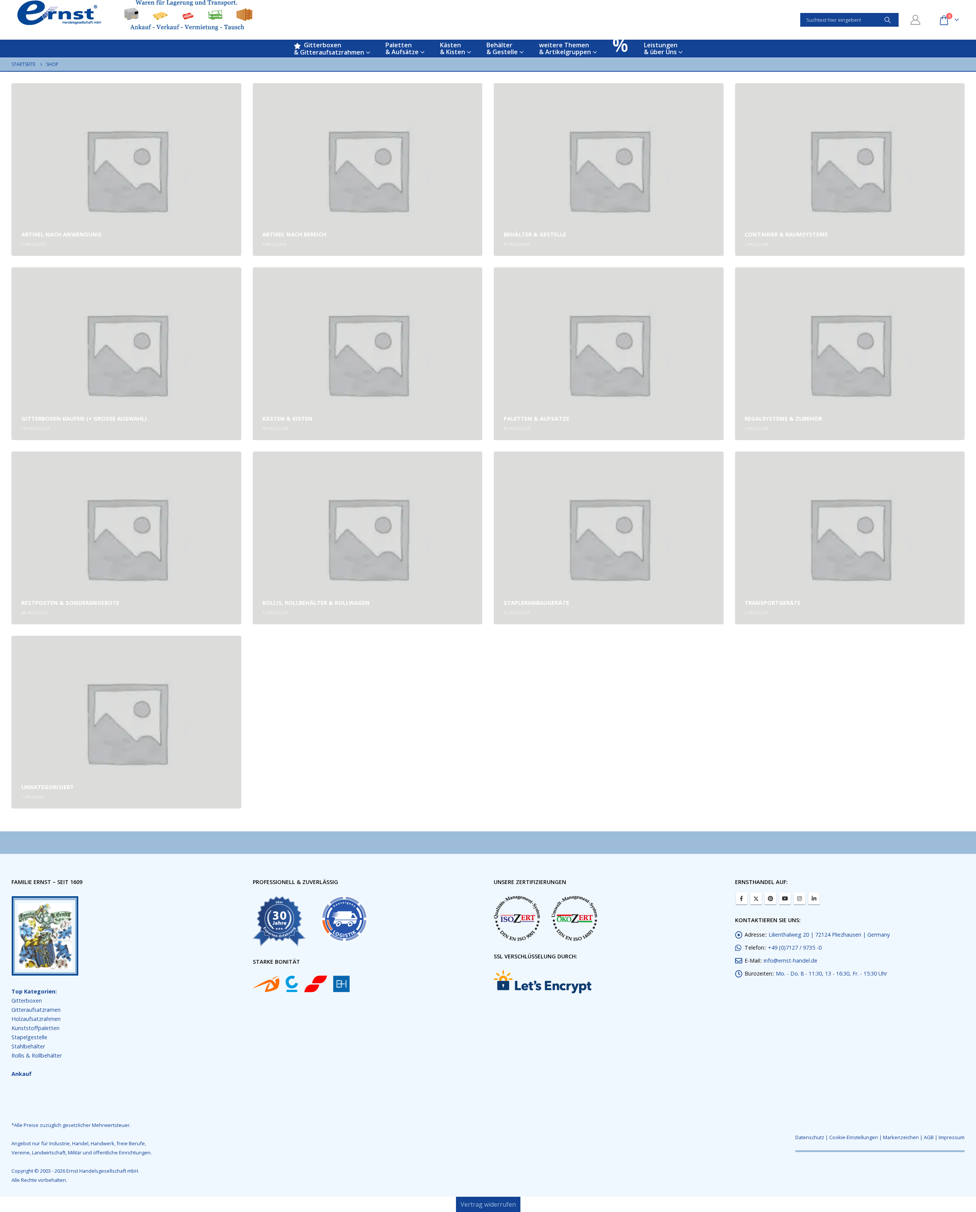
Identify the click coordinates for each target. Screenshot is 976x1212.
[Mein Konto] (915, 20)
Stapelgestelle (29, 1037)
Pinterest (770, 898)
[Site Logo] (135, 15)
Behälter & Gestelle (502, 48)
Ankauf (21, 1073)
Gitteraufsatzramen (36, 1009)
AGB (929, 1137)
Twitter (756, 898)
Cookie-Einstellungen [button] (853, 1137)
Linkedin (814, 898)
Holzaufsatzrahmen (36, 1018)
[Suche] (887, 19)
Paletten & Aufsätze (402, 48)
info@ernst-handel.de (790, 960)
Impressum (952, 1137)
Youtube (785, 898)
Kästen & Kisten (452, 48)
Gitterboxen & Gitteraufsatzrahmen (329, 48)
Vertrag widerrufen (488, 1204)
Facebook (741, 898)
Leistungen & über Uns (660, 48)
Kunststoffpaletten (35, 1028)
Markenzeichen (901, 1137)
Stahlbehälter (28, 1046)
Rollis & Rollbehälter (36, 1055)
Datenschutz (809, 1137)
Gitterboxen (26, 1000)
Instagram (799, 898)
